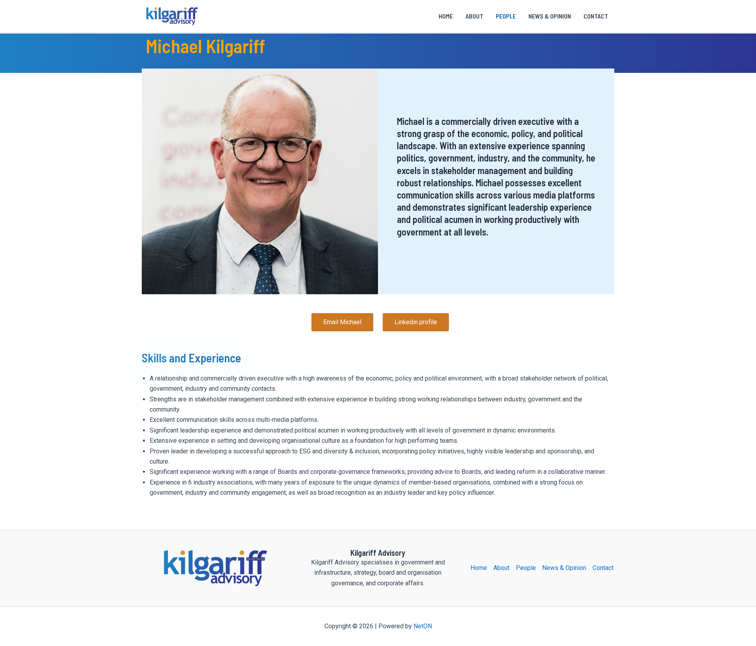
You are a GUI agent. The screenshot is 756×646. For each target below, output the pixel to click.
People (506, 16)
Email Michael (342, 322)
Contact (596, 16)
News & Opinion (549, 16)
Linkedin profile (416, 322)
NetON (422, 626)
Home (446, 16)
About (474, 16)
